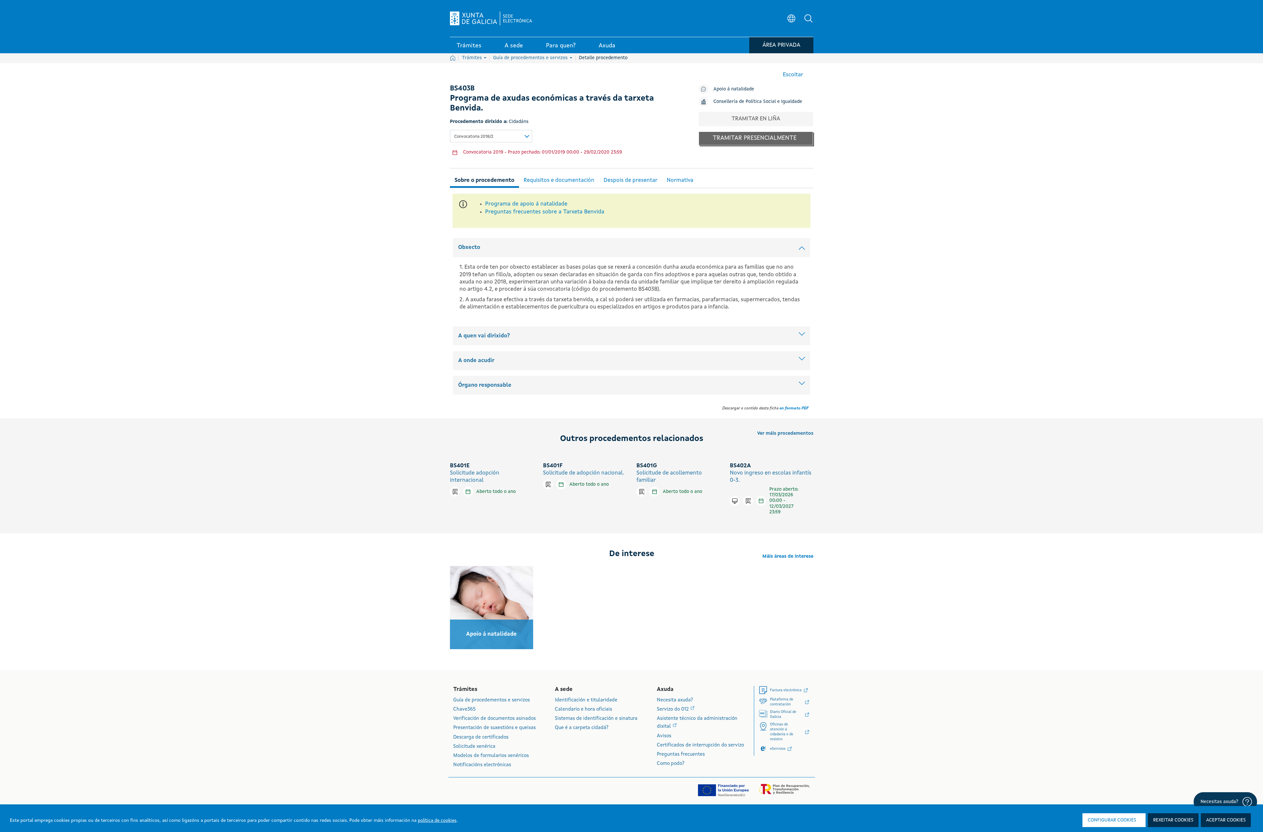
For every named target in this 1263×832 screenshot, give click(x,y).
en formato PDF (794, 408)
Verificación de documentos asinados (494, 718)
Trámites (472, 58)
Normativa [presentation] (680, 180)
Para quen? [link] (561, 46)
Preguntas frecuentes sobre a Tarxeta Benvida (544, 212)
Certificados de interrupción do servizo (700, 745)
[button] (808, 18)
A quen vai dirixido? (484, 336)
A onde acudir (476, 360)
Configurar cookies (1112, 820)
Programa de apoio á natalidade (526, 204)
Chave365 (464, 709)
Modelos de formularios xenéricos (491, 755)
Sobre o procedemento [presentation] (484, 180)
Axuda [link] (607, 46)
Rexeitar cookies (1173, 820)
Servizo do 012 (673, 709)
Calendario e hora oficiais (583, 709)
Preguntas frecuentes (681, 754)
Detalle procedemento (603, 58)
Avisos (664, 736)
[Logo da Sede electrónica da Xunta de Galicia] (491, 18)
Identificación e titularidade (586, 700)
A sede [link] (514, 46)
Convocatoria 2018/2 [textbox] (473, 137)
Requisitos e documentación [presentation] (559, 180)
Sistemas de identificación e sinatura (596, 718)
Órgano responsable (484, 385)
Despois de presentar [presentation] (630, 180)
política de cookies (437, 820)
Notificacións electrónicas (482, 765)
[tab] (484, 179)
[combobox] (491, 136)
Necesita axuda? (675, 700)
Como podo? (670, 763)
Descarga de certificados (480, 737)
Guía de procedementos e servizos (531, 58)
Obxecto (469, 247)
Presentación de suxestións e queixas (494, 727)
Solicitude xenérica (474, 746)
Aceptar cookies (1226, 820)
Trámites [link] (469, 46)
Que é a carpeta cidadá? (581, 727)
